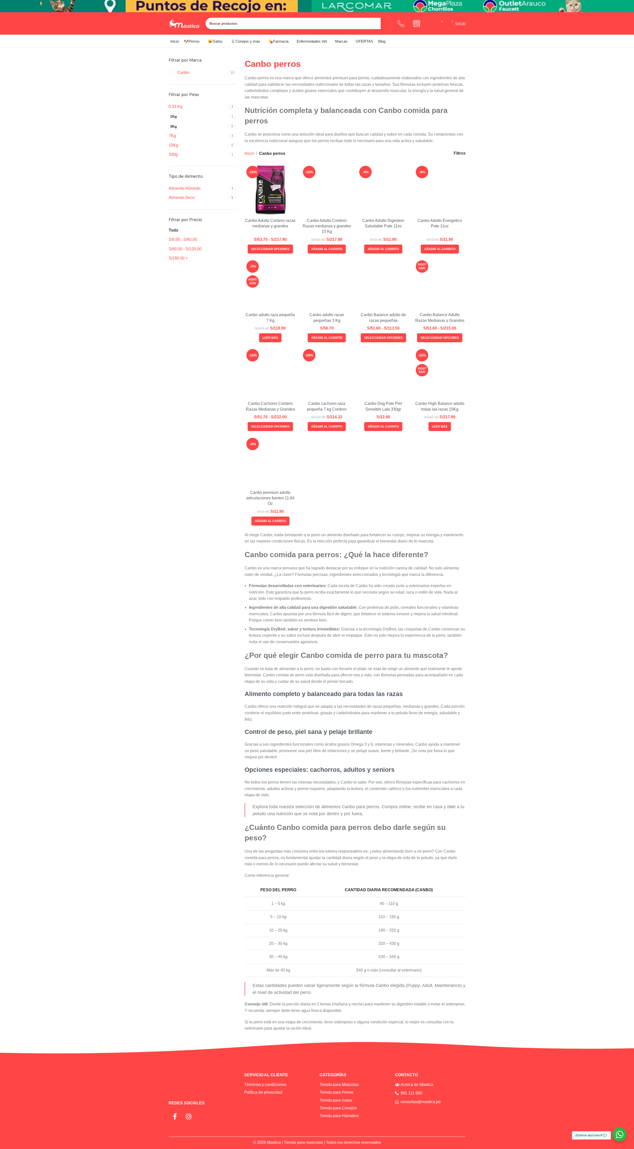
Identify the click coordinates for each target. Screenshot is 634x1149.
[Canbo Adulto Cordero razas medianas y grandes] (270, 190)
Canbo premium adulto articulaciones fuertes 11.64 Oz (270, 498)
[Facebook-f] (175, 1116)
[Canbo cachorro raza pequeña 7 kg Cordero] (327, 373)
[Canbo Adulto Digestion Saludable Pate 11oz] (383, 190)
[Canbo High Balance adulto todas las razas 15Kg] (440, 373)
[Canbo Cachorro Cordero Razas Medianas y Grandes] (270, 373)
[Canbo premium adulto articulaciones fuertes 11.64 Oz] (270, 462)
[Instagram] (188, 1116)
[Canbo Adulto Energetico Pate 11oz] (440, 190)
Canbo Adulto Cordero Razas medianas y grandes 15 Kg (327, 226)
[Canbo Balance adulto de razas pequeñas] (383, 284)
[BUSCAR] (386, 23)
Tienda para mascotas (303, 1142)
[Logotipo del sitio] (185, 23)
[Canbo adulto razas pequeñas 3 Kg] (327, 284)
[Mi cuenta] (430, 23)
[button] (327, 249)
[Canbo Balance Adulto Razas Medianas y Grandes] (440, 284)
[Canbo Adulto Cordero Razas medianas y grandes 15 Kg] (327, 190)
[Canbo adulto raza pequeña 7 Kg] (270, 284)
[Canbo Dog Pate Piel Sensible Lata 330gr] (383, 373)
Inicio (249, 153)
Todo (173, 230)
